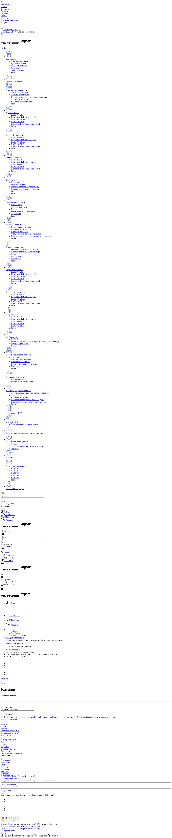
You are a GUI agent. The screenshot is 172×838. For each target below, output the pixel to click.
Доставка (5, 742)
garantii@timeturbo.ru (15, 644)
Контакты (5, 771)
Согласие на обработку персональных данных (21, 828)
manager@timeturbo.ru (15, 638)
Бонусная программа (10, 731)
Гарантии (5, 747)
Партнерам (5, 769)
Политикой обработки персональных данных (96, 717)
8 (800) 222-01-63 (8, 32)
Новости (4, 767)
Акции (4, 726)
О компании (6, 760)
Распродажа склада (11, 29)
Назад (15, 631)
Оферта (4, 833)
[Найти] (3, 508)
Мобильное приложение (11, 753)
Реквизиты (5, 762)
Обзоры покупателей (10, 733)
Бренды (4, 728)
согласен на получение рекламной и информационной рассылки (34, 717)
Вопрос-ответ (7, 751)
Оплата (4, 744)
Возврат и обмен (8, 749)
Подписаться (7, 714)
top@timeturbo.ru (13, 650)
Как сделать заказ (8, 740)
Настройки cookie (8, 831)
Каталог (4, 724)
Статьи (4, 765)
